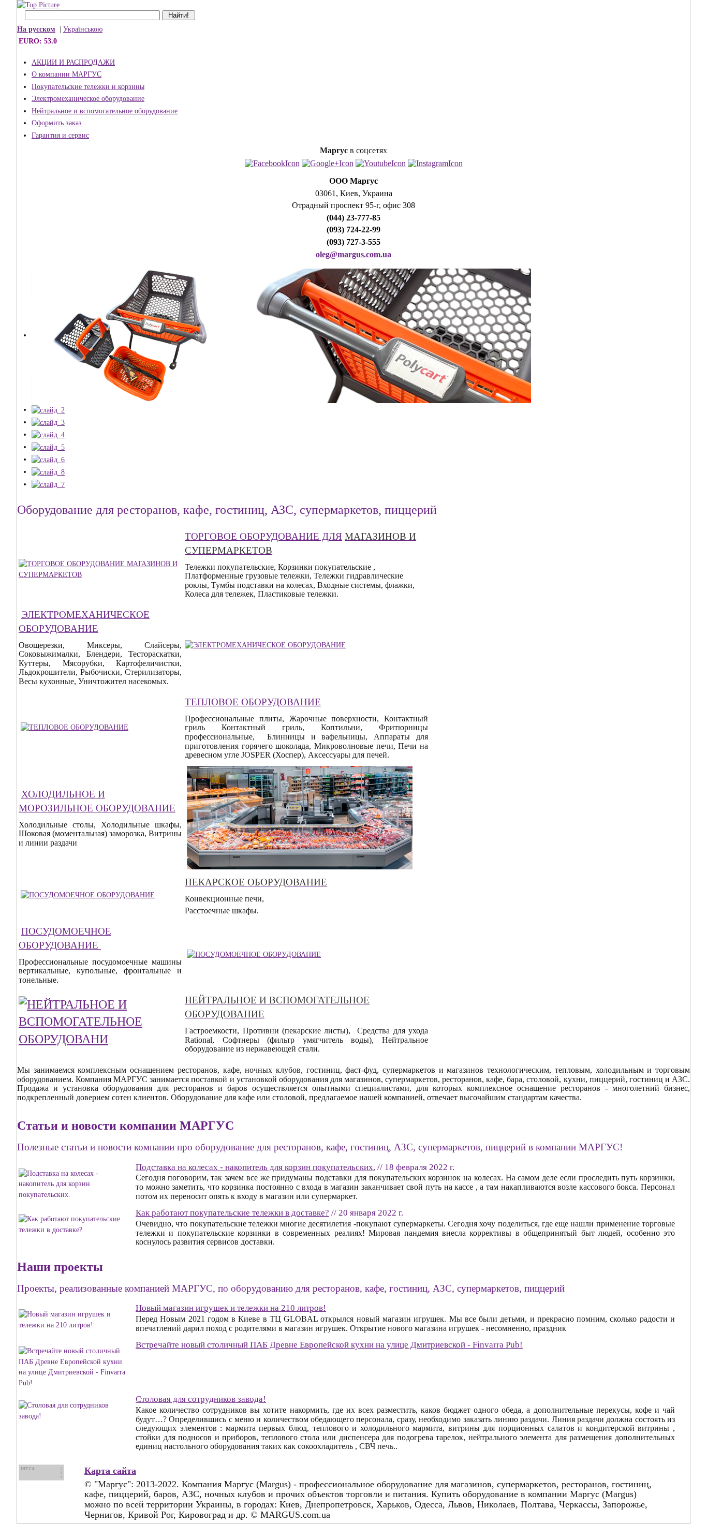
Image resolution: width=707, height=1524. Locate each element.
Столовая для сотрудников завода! (201, 1399)
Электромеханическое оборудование (88, 98)
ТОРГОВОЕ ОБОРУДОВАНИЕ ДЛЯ (263, 536)
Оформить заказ (57, 123)
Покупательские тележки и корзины (88, 87)
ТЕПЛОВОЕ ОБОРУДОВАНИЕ (253, 702)
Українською (82, 29)
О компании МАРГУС (66, 74)
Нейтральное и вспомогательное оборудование (105, 111)
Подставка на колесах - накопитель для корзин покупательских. (255, 1167)
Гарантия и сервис (60, 135)
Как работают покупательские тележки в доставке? (232, 1213)
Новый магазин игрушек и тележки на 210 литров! (231, 1308)
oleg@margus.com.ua (353, 254)
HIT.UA (28, 1469)
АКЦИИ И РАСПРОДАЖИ (73, 62)
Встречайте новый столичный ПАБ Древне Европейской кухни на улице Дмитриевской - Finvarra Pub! (329, 1345)
